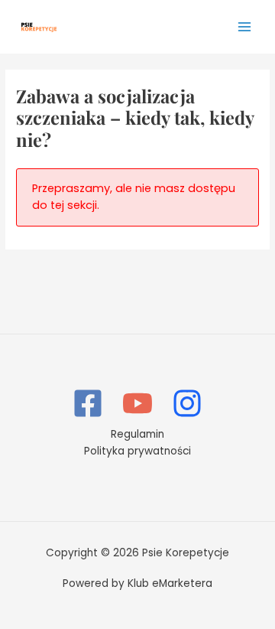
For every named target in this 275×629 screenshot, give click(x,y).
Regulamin (137, 434)
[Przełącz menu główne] (245, 26)
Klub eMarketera (170, 583)
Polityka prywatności (137, 451)
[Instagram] (187, 403)
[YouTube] (137, 403)
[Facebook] (88, 403)
